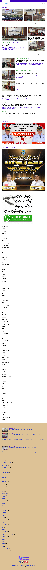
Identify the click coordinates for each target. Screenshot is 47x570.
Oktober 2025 (5, 245)
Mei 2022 (4, 316)
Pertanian (4, 393)
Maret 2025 (4, 257)
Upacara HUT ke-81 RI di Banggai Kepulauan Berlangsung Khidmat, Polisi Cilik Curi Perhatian (25, 435)
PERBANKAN (4, 391)
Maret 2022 (4, 319)
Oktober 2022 (5, 307)
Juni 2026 (4, 231)
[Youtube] (27, 562)
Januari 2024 (4, 281)
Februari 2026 (5, 238)
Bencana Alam (5, 333)
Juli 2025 (3, 250)
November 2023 (5, 285)
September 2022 (5, 309)
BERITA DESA (5, 340)
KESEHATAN (4, 367)
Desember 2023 (5, 283)
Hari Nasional (4, 355)
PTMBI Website (32, 566)
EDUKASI (4, 352)
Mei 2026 (4, 233)
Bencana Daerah (5, 335)
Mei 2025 (4, 254)
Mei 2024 (4, 274)
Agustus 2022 (5, 310)
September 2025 (5, 247)
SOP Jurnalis (32, 565)
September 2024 (5, 267)
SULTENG (4, 412)
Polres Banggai (5, 403)
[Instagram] (25, 562)
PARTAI (3, 385)
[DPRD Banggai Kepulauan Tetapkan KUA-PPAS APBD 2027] (14, 34)
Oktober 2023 (5, 286)
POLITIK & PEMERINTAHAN (7, 42)
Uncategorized (5, 416)
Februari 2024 (5, 279)
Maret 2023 (4, 298)
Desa (3, 347)
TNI (3, 414)
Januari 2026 (4, 240)
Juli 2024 (3, 271)
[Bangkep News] (6, 3)
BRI (3, 342)
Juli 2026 (3, 230)
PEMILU (3, 388)
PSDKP (3, 407)
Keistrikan (4, 366)
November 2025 (5, 243)
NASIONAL (4, 379)
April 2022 (4, 317)
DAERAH (4, 345)
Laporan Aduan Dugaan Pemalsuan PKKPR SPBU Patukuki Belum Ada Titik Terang (40, 453)
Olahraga (4, 381)
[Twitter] (23, 562)
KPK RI (3, 371)
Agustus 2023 (5, 290)
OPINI (3, 383)
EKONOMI (4, 354)
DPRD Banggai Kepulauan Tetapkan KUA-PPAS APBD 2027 (21, 429)
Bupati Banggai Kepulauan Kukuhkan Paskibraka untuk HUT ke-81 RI (34, 22)
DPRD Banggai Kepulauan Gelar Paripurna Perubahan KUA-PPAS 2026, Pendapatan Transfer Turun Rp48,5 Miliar (36, 38)
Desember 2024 (5, 262)
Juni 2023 (4, 293)
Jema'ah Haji (4, 360)
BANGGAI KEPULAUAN (6, 329)
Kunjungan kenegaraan (6, 376)
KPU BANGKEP (5, 374)
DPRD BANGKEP (5, 94)
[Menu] (3, 3)
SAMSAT (4, 409)
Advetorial (18, 70)
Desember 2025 (5, 242)
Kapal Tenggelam (5, 362)
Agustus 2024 (5, 269)
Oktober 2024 (5, 266)
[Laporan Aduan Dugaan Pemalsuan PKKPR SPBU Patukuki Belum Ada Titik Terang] (19, 452)
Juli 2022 (3, 312)
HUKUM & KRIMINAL (6, 357)
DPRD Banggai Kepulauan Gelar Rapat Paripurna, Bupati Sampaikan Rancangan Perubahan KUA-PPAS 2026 (12, 23)
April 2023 (4, 297)
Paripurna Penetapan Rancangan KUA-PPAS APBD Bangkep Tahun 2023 (18, 113)
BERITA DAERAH (5, 336)
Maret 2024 (4, 278)
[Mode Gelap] (42, 3)
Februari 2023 (5, 300)
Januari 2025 (4, 261)
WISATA (3, 419)
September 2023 (5, 288)
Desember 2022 (5, 304)
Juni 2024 (4, 273)
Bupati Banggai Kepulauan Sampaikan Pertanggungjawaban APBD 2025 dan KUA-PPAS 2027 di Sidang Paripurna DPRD (36, 53)
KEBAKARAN (4, 364)
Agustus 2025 (5, 248)
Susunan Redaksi (15, 565)
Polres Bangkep (5, 405)
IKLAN (3, 359)
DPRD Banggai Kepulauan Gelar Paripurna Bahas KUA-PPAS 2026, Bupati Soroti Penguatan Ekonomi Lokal (30, 72)
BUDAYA (4, 343)
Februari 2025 (5, 259)
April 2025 (4, 255)
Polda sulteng (5, 398)
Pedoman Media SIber (24, 565)
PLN (3, 395)
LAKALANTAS (5, 378)
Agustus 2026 (5, 228)
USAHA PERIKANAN (6, 417)
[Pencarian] (44, 3)
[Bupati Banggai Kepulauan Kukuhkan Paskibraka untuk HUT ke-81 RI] (34, 15)
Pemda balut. (4, 386)
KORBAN (4, 369)
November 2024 (5, 264)
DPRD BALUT (5, 348)
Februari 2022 (5, 321)
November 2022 (5, 305)
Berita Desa (4, 338)
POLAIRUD (4, 397)
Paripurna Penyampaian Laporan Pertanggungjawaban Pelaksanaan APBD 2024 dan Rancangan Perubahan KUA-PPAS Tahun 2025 (21, 105)
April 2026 (4, 235)
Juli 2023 (3, 292)
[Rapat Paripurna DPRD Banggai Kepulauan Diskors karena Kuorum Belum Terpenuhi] (8, 63)
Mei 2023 (4, 295)
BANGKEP (4, 331)
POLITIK (3, 400)
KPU (3, 373)
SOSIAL (3, 410)
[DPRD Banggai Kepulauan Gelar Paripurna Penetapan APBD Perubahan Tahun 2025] (8, 86)
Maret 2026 (4, 236)
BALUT (3, 328)
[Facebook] (20, 562)
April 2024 (4, 276)
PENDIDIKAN (4, 390)
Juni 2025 (4, 252)
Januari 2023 (4, 302)
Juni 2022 (4, 314)
